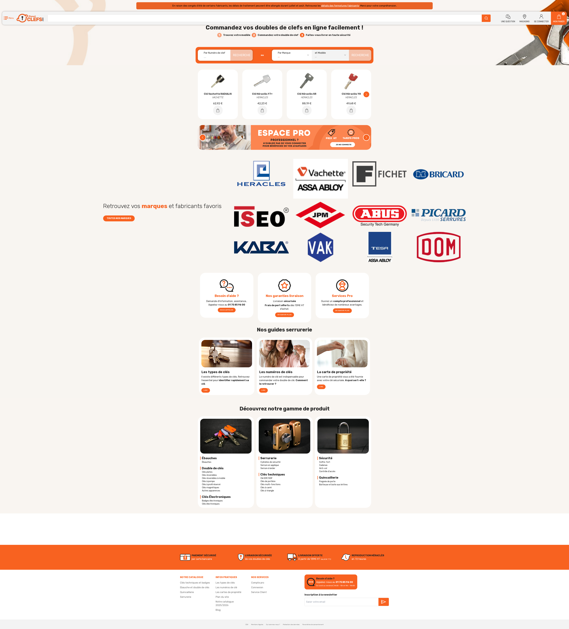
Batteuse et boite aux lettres (333, 484)
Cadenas (323, 465)
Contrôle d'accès (327, 471)
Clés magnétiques (210, 487)
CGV (247, 624)
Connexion (257, 587)
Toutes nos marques (119, 218)
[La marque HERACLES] (261, 174)
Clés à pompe (208, 481)
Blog (218, 610)
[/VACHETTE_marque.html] (320, 179)
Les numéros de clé (226, 587)
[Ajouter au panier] (218, 110)
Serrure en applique (269, 465)
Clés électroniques (211, 504)
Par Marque (284, 52)
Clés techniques (272, 474)
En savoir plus (285, 315)
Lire (206, 390)
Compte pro (257, 582)
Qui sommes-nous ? (273, 624)
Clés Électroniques (216, 497)
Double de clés (213, 468)
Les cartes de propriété (228, 592)
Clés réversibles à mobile (213, 478)
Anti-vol (323, 468)
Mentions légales (257, 624)
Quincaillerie (187, 592)
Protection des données (291, 624)
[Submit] (486, 18)
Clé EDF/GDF (266, 478)
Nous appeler (226, 310)
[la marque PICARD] (438, 215)
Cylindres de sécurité (270, 462)
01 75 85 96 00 (344, 582)
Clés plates (207, 472)
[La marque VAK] (320, 247)
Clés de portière (267, 481)
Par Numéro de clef (214, 52)
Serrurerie (268, 458)
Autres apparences (211, 490)
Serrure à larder (267, 468)
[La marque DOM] (438, 247)
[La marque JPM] (320, 215)
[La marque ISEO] (261, 215)
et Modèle (320, 52)
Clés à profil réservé (211, 484)
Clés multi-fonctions (270, 484)
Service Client (259, 592)
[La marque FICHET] (379, 174)
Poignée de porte (327, 481)
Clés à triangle (267, 490)
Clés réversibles (209, 475)
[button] (9, 18)
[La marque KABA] (261, 247)
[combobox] (293, 55)
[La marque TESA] (379, 247)
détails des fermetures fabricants (340, 5)
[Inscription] (383, 602)
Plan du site (222, 597)
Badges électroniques (212, 500)
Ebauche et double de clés (194, 587)
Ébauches (209, 458)
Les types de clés (225, 582)
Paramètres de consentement (313, 624)
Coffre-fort (324, 462)
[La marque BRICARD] (438, 174)
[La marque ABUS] (379, 215)
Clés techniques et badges (195, 582)
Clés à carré (266, 487)
